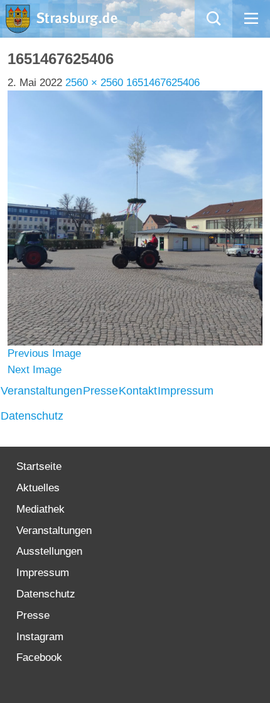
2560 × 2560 (94, 83)
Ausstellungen (49, 551)
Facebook (39, 657)
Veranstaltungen (41, 390)
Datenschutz (32, 416)
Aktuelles (38, 488)
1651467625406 (163, 83)
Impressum (185, 390)
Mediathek (40, 509)
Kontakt (138, 390)
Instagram (39, 637)
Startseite (39, 466)
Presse (100, 390)
